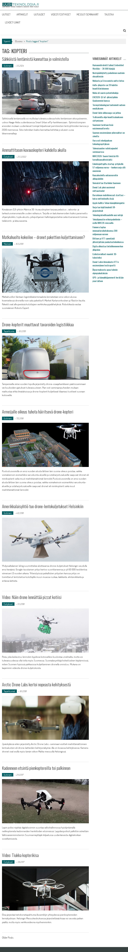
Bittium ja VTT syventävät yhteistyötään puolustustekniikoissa (108, 240)
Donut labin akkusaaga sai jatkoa (106, 112)
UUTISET (6, 14)
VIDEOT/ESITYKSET (61, 14)
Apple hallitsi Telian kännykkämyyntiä (108, 203)
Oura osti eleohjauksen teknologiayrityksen (102, 142)
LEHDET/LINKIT (12, 22)
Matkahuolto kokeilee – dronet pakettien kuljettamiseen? (43, 237)
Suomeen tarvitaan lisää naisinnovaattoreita (102, 126)
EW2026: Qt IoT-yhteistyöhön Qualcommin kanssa (105, 98)
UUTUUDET (39, 14)
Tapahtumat (9, 691)
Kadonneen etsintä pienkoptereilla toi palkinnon (36, 768)
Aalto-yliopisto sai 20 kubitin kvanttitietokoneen (105, 86)
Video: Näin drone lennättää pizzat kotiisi (32, 597)
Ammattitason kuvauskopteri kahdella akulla (34, 150)
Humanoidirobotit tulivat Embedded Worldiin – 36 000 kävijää (108, 66)
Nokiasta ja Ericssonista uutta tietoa (108, 80)
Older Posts (7, 938)
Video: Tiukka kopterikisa (20, 855)
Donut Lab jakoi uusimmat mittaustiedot (103, 188)
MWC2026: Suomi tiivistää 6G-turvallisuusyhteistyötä (105, 157)
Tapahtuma (9, 331)
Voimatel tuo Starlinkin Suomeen (106, 183)
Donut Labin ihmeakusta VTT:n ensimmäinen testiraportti (105, 263)
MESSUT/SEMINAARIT (87, 14)
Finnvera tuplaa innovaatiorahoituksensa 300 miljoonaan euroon (104, 230)
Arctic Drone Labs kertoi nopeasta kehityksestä (36, 684)
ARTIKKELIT (22, 14)
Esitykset (8, 156)
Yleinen (7, 243)
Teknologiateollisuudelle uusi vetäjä (107, 215)
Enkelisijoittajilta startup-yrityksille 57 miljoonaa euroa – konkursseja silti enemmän (109, 167)
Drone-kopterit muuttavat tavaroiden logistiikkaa (38, 324)
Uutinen (8, 65)
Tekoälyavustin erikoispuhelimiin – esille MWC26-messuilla (107, 221)
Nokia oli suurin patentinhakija (105, 92)
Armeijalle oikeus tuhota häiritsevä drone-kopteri (37, 411)
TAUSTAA (109, 14)
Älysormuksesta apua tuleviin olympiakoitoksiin (105, 271)
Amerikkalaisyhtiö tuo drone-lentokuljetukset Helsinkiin (42, 506)
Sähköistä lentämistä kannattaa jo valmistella (35, 59)
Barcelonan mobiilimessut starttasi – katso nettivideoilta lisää (108, 196)
